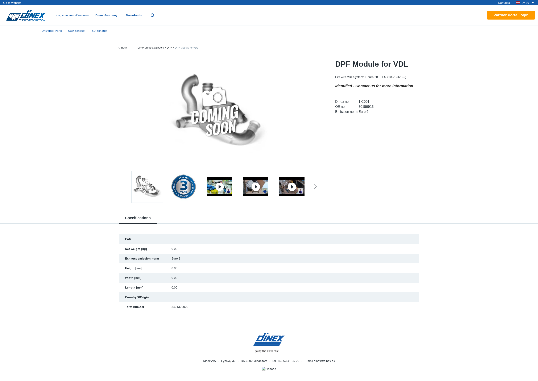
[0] (219, 112)
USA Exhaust (76, 30)
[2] (220, 187)
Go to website (12, 2)
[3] (256, 187)
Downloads (134, 15)
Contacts (504, 2)
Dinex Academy (106, 15)
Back (124, 47)
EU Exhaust (99, 30)
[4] (292, 187)
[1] (183, 187)
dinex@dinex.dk (324, 361)
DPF (169, 47)
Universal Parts (52, 30)
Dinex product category (150, 47)
